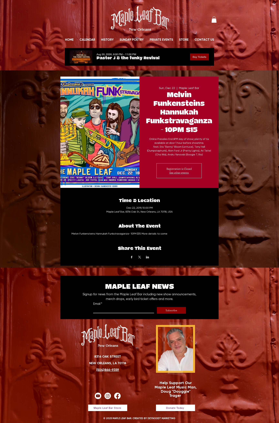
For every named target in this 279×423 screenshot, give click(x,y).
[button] (214, 19)
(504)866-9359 (107, 370)
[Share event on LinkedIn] (147, 257)
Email (97, 304)
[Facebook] (117, 396)
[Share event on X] (139, 257)
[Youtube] (98, 396)
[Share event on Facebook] (131, 257)
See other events (179, 172)
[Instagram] (107, 396)
